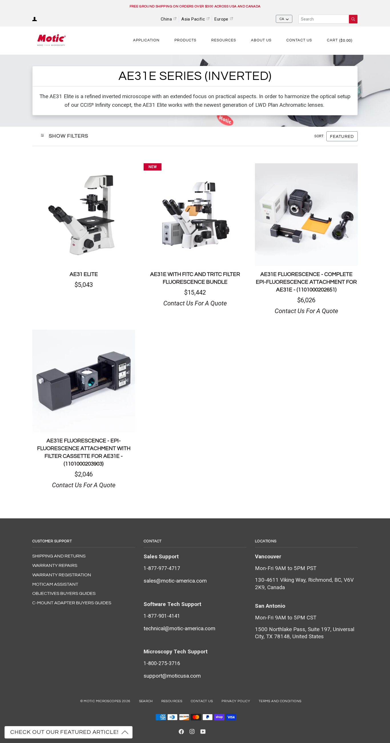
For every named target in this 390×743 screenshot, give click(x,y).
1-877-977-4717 (162, 568)
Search (146, 701)
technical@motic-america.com (179, 628)
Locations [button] (266, 541)
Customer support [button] (52, 541)
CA (282, 19)
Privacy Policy (236, 701)
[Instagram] (192, 731)
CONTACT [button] (153, 541)
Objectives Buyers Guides (64, 593)
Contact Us (202, 701)
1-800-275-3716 (162, 663)
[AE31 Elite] (83, 214)
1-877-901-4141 (162, 616)
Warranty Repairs (54, 565)
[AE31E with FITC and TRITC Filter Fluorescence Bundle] (195, 214)
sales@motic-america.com (175, 581)
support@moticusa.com (172, 676)
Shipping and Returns (59, 556)
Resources (171, 701)
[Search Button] (353, 19)
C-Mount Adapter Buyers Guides (71, 603)
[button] (146, 41)
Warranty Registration (61, 575)
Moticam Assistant (55, 584)
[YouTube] (203, 731)
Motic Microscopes (102, 701)
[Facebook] (181, 731)
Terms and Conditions (280, 701)
